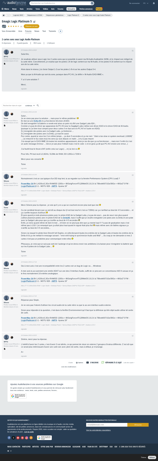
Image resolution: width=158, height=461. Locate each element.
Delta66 (66, 218)
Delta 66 (37, 121)
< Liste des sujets (129, 362)
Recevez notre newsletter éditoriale (101, 420)
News (36, 31)
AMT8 (54, 186)
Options (80, 362)
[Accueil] (4, 15)
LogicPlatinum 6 (28, 186)
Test (44, 31)
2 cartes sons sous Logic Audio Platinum (21, 39)
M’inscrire (138, 425)
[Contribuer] (60, 31)
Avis (20, 31)
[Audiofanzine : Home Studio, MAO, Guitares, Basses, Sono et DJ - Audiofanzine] (14, 3)
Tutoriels (52, 31)
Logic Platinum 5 (73, 15)
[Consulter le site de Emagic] (33, 22)
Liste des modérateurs (68, 367)
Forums (28, 31)
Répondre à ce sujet (113, 362)
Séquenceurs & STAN (34, 15)
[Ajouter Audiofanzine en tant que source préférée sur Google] (18, 396)
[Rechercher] (38, 105)
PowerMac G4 (27, 184)
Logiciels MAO (18, 15)
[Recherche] (92, 3)
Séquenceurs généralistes (55, 15)
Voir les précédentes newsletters (98, 430)
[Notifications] (153, 3)
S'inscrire (94, 362)
